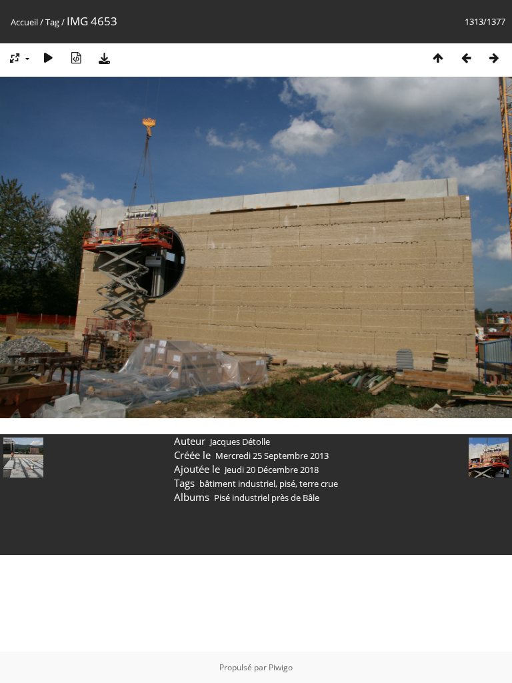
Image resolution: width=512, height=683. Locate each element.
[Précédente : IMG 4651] (466, 57)
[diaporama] (48, 57)
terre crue (318, 484)
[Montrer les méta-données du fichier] (76, 57)
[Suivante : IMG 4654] (494, 57)
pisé (287, 484)
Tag (52, 22)
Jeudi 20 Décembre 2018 (272, 470)
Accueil (24, 22)
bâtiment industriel (237, 484)
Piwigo (281, 667)
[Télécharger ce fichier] (104, 57)
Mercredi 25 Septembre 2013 (272, 456)
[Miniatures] (438, 57)
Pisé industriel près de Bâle (266, 498)
